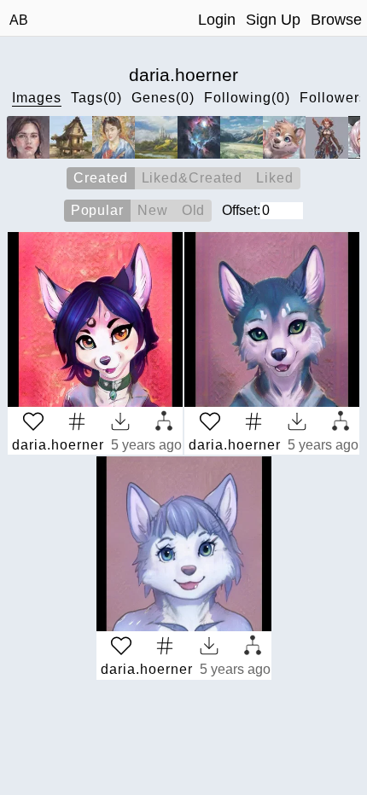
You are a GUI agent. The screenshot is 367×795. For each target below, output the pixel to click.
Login (217, 19)
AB (18, 20)
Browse (336, 19)
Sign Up (273, 19)
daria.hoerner (58, 445)
